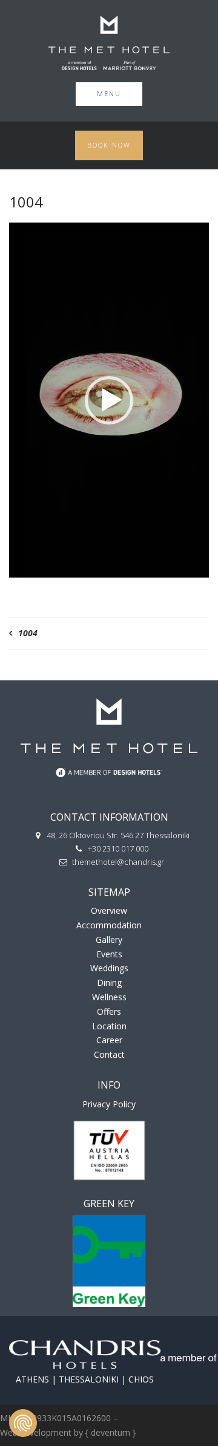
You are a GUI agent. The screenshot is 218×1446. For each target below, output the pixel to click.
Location (109, 1026)
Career (109, 1040)
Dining (109, 982)
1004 (28, 633)
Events (109, 954)
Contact (109, 1054)
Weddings (109, 968)
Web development (35, 1432)
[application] (109, 400)
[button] (109, 400)
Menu (109, 93)
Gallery (109, 939)
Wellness (109, 997)
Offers (109, 1011)
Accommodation (109, 925)
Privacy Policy (109, 1104)
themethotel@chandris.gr (118, 861)
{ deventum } (110, 1432)
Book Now (109, 144)
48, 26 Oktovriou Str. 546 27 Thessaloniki (118, 835)
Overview (109, 910)
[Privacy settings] (23, 1423)
